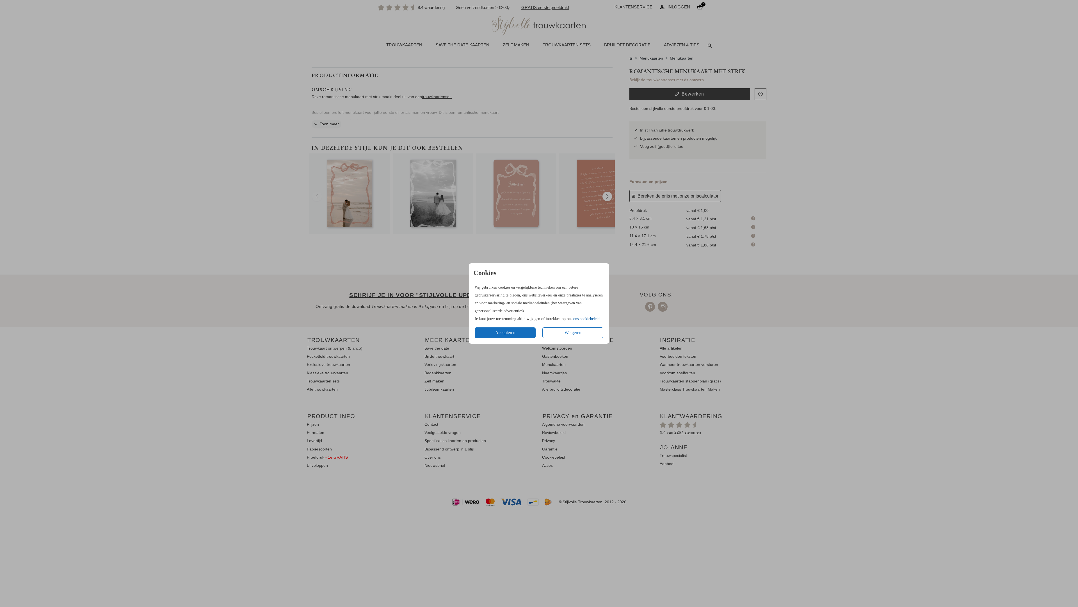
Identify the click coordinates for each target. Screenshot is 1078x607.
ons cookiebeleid (586, 319)
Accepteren (505, 332)
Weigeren (573, 332)
